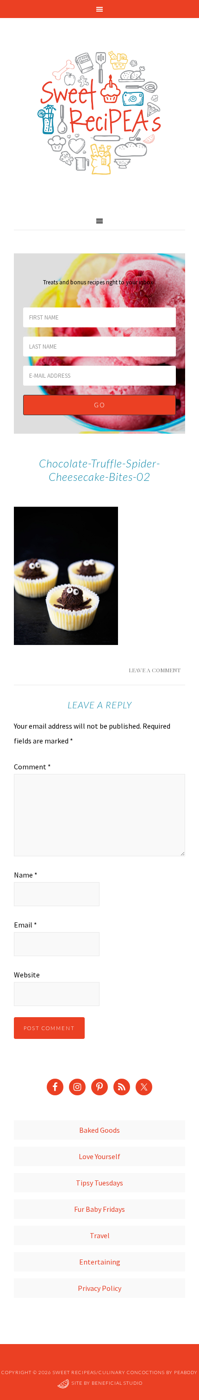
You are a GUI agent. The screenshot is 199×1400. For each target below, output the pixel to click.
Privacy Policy (99, 1288)
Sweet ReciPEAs (99, 113)
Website (27, 974)
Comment (32, 766)
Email (25, 924)
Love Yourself (99, 1156)
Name (25, 874)
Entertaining (99, 1261)
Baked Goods (99, 1130)
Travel (100, 1235)
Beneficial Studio (117, 1383)
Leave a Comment (154, 670)
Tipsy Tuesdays (99, 1182)
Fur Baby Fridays (99, 1209)
